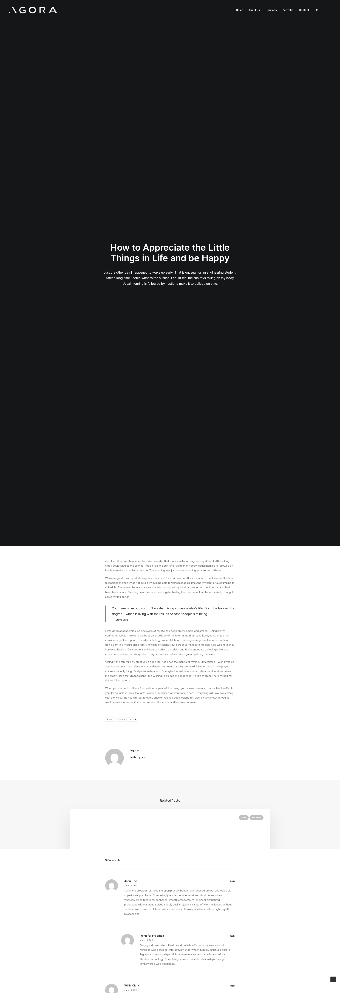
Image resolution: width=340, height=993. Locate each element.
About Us (254, 9)
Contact (304, 9)
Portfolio (287, 9)
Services (271, 9)
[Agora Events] (33, 10)
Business (256, 817)
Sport (121, 719)
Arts (243, 817)
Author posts (138, 757)
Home (239, 9)
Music (110, 719)
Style (133, 719)
